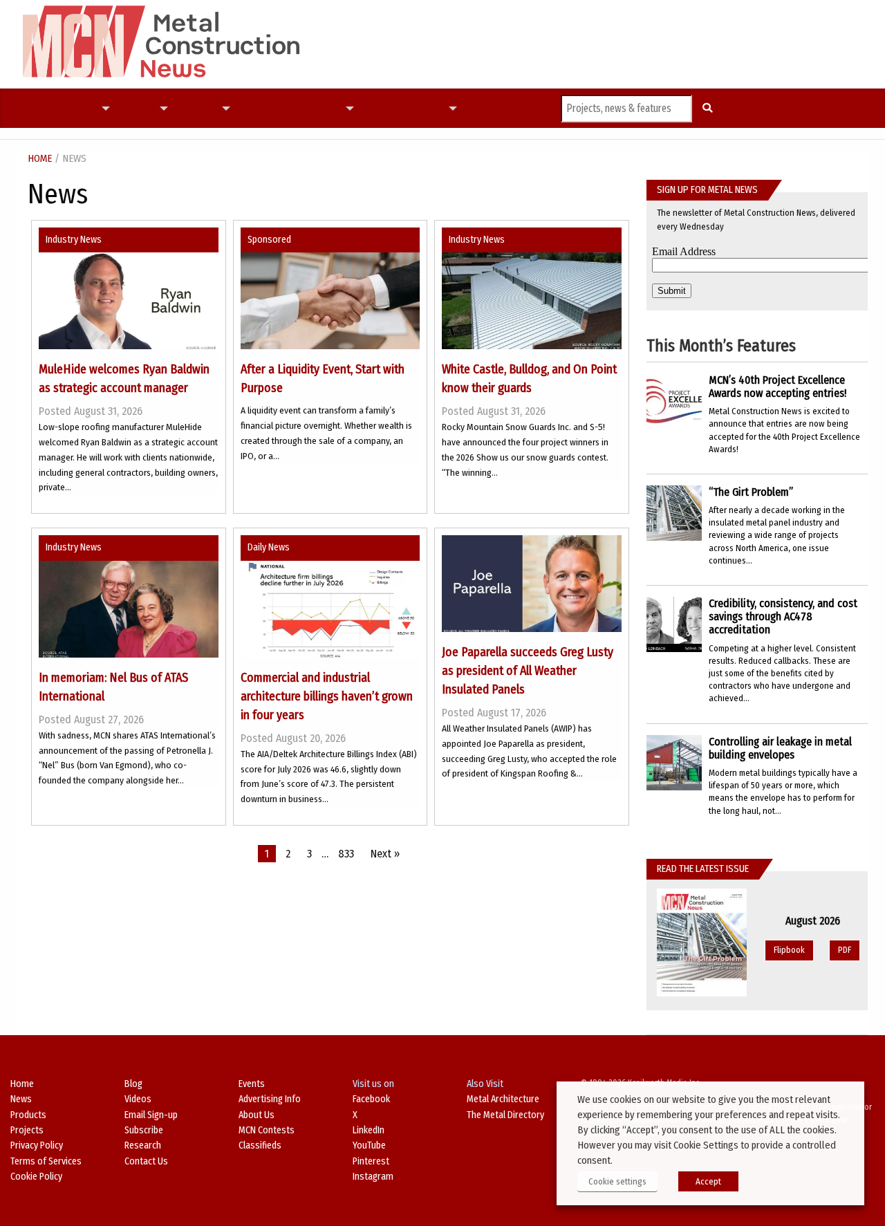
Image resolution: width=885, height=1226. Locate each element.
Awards (322, 108)
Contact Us (146, 1161)
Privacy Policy (36, 1145)
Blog (133, 1084)
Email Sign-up (151, 1115)
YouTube (369, 1145)
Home (22, 1084)
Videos (288, 108)
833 (346, 853)
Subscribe (484, 108)
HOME (40, 158)
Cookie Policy (36, 1176)
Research (142, 1145)
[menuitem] (45, 108)
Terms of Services (46, 1161)
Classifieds (260, 1145)
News (45, 108)
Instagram (373, 1176)
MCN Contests (267, 1130)
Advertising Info (270, 1099)
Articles (77, 108)
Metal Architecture (503, 1099)
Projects (134, 108)
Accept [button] (708, 1181)
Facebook (371, 1099)
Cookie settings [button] (617, 1181)
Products (194, 108)
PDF (844, 950)
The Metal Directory (505, 1115)
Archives (423, 108)
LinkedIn (368, 1130)
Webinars (379, 108)
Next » (385, 853)
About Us (256, 1115)
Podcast (253, 108)
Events (252, 1084)
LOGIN (520, 108)
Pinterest (371, 1161)
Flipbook (789, 950)
